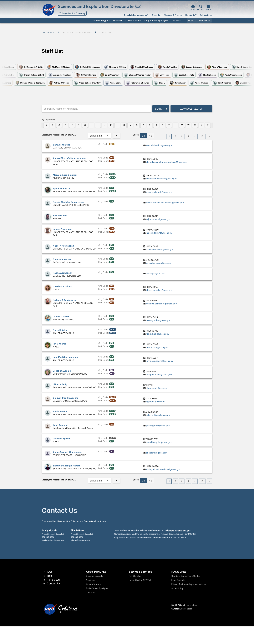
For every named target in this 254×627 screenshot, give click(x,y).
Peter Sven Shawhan (136, 83)
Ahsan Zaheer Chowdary (86, 83)
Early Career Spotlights (97, 588)
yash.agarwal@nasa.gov (158, 425)
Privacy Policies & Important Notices (188, 584)
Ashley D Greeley (58, 83)
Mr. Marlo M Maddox (57, 67)
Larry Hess (168, 75)
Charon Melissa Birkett (37, 75)
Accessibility (177, 588)
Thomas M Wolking (113, 67)
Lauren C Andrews (190, 67)
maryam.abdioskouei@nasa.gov (161, 178)
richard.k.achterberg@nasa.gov (161, 303)
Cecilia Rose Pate (190, 75)
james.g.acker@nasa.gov (158, 320)
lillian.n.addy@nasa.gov (157, 388)
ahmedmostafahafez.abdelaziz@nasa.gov (166, 162)
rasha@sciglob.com (155, 273)
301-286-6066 (48, 537)
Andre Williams (197, 83)
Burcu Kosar (176, 83)
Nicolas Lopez (213, 75)
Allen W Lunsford (215, 67)
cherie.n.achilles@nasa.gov (159, 290)
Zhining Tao (241, 83)
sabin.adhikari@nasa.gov (158, 415)
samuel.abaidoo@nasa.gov (159, 145)
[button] (72, 13)
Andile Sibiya (112, 83)
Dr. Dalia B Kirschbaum (85, 67)
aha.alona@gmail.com (156, 452)
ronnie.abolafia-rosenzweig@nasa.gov (165, 202)
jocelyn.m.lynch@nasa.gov (53, 540)
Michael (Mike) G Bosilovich (28, 83)
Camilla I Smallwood (140, 67)
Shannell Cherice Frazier (143, 75)
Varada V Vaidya (165, 67)
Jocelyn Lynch (49, 530)
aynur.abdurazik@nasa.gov (159, 192)
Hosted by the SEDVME (140, 580)
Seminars (90, 580)
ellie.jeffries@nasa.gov (80, 540)
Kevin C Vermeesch (237, 75)
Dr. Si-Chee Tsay (116, 75)
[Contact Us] (45, 583)
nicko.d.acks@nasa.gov (157, 334)
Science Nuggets (94, 576)
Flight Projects (178, 580)
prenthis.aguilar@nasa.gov (159, 442)
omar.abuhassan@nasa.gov (159, 263)
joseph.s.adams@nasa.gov (159, 374)
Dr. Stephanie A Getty (29, 67)
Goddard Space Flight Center (185, 576)
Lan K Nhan (191, 605)
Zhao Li (158, 83)
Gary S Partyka (220, 83)
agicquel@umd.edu (155, 401)
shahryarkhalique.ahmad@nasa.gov (163, 469)
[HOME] (193, 6)
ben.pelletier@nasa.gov (178, 530)
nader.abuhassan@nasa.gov (159, 249)
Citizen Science (93, 584)
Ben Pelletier (186, 609)
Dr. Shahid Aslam (92, 75)
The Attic (90, 592)
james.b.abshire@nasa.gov (159, 233)
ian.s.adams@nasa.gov (157, 347)
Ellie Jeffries (77, 530)
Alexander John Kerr (66, 75)
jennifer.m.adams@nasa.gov (159, 361)
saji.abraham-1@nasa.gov (158, 219)
